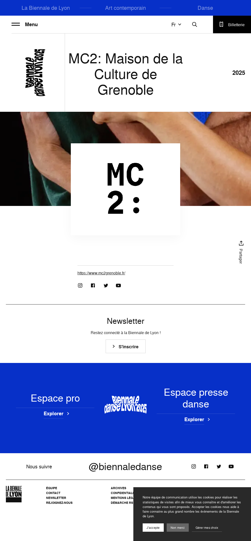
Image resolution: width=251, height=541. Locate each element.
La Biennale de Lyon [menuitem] (46, 7)
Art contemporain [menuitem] (125, 7)
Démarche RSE (123, 503)
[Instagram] (80, 285)
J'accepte (153, 528)
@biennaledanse (125, 466)
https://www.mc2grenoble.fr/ (101, 273)
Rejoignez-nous (59, 503)
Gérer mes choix (207, 528)
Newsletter (56, 498)
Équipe (51, 488)
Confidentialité (124, 493)
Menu (31, 24)
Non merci (178, 528)
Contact (53, 493)
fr (173, 24)
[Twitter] (106, 285)
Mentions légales (126, 498)
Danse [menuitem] (205, 7)
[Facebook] (93, 285)
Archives (118, 488)
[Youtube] (118, 285)
